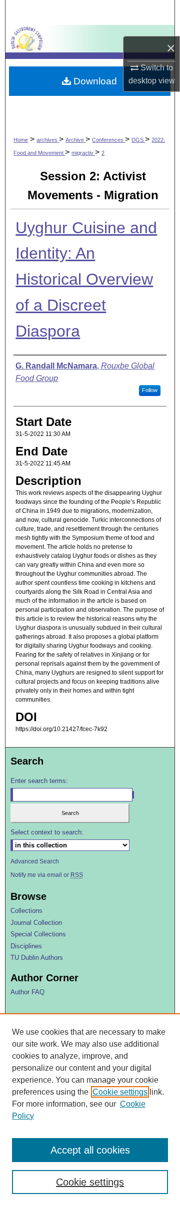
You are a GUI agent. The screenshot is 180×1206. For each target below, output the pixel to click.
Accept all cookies (90, 1150)
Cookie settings (120, 1092)
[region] (90, 1109)
